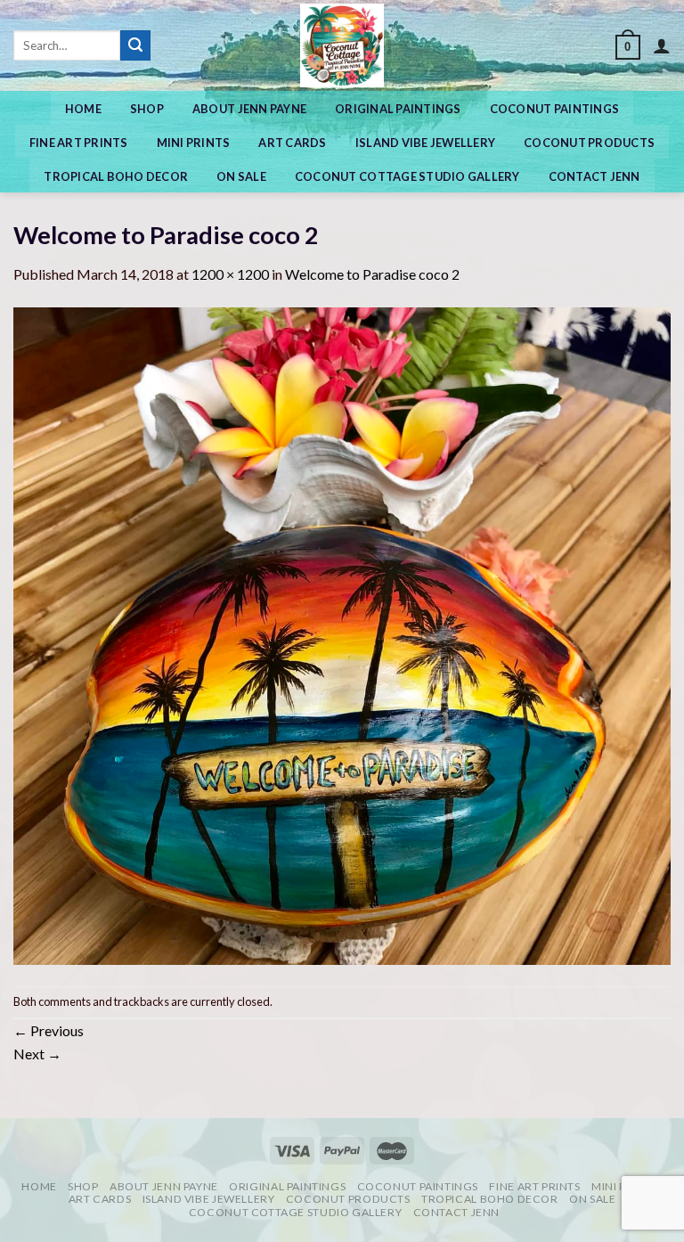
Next (37, 1053)
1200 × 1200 (230, 274)
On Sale (241, 176)
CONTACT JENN (594, 176)
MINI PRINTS (194, 142)
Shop (147, 109)
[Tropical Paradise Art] (342, 45)
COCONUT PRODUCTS (589, 142)
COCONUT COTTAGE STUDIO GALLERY (407, 176)
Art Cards (292, 142)
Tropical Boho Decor (116, 176)
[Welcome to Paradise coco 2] (342, 633)
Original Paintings (398, 109)
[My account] (662, 45)
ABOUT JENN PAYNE (249, 109)
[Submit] (135, 45)
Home (83, 109)
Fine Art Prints (78, 142)
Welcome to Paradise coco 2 (372, 274)
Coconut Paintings (554, 109)
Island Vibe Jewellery (425, 142)
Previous (48, 1030)
